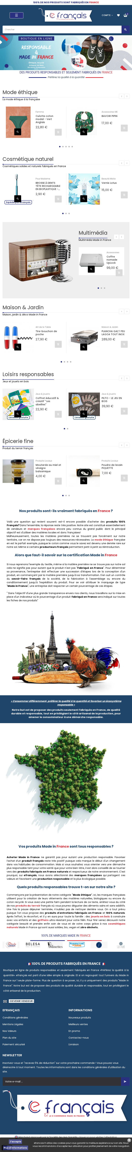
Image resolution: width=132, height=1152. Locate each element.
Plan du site (9, 1037)
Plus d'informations (15, 1147)
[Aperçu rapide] (17, 131)
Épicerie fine (18, 441)
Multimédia (93, 233)
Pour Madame (43, 178)
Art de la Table (43, 327)
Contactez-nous (79, 1037)
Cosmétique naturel (28, 159)
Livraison (74, 1044)
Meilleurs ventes (78, 1024)
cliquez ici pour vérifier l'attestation (97, 1137)
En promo (74, 1031)
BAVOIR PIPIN (109, 116)
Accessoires (113, 252)
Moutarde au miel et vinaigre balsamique (48, 468)
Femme (40, 111)
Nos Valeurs (9, 1031)
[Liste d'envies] (118, 15)
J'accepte (15, 1141)
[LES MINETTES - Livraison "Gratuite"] (33, 945)
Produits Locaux (44, 460)
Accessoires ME (110, 111)
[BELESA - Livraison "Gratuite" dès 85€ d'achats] (11, 945)
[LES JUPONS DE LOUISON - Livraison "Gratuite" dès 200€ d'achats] (77, 945)
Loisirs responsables (28, 374)
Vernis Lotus (109, 183)
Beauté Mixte (109, 178)
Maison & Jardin (23, 307)
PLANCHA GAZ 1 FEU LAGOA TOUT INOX (113, 333)
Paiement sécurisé (14, 1044)
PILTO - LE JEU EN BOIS (112, 400)
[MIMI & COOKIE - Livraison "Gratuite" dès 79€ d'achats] (121, 945)
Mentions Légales (13, 1024)
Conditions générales (15, 1017)
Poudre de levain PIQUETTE (112, 466)
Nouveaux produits (80, 1017)
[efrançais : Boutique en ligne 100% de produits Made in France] (66, 15)
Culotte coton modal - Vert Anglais (44, 119)
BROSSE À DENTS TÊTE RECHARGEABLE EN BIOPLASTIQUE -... (48, 186)
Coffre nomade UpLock (112, 260)
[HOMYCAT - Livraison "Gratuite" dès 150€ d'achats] (99, 945)
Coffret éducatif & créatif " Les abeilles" (47, 401)
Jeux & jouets (43, 393)
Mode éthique (20, 92)
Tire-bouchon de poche (46, 333)
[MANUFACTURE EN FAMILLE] (55, 945)
